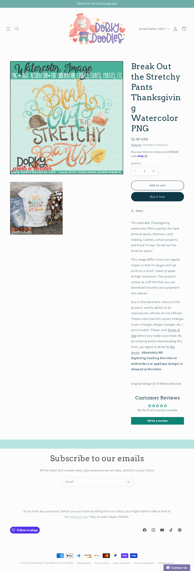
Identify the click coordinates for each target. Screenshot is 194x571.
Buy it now (157, 197)
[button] (8, 28)
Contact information (144, 563)
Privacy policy (102, 563)
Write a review (158, 421)
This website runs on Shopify (58, 562)
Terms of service (121, 563)
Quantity (136, 163)
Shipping (136, 144)
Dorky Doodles (35, 562)
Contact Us (178, 567)
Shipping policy (166, 563)
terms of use (78, 517)
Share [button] (139, 210)
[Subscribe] (128, 482)
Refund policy (84, 563)
